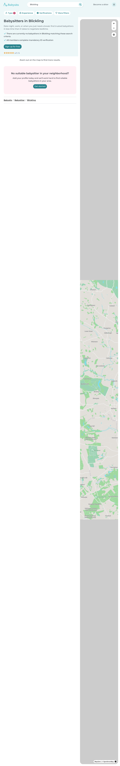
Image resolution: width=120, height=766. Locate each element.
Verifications (45, 13)
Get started (40, 86)
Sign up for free (12, 46)
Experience (27, 13)
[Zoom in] (114, 23)
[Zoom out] (114, 28)
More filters (63, 13)
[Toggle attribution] (115, 761)
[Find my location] (114, 34)
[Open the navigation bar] (114, 4)
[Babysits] (11, 4)
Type (11, 13)
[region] (99, 391)
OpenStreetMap (108, 762)
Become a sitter (100, 4)
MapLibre (98, 762)
